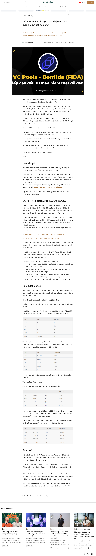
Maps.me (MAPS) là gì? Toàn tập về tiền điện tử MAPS (44, 234)
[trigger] (14, 2)
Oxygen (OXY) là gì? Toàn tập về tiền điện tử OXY (42, 238)
